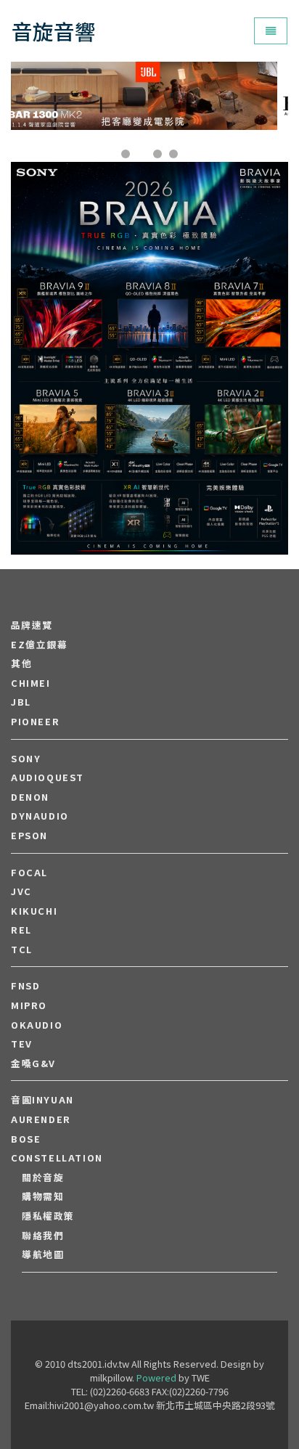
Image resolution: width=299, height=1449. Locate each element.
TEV (22, 1044)
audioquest (47, 777)
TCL (22, 949)
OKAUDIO (36, 1025)
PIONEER (35, 722)
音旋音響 (54, 31)
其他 (21, 663)
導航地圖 (43, 1254)
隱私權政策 (48, 1216)
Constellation (57, 1158)
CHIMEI (31, 683)
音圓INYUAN (42, 1100)
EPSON (29, 835)
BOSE (26, 1139)
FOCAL (29, 873)
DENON (30, 797)
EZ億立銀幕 (39, 645)
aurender (41, 1119)
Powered (156, 1377)
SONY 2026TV (150, 314)
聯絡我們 (43, 1235)
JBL (21, 702)
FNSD (25, 986)
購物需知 (43, 1196)
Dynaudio (40, 816)
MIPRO (29, 1005)
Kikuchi (34, 911)
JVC (21, 891)
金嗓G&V (33, 1063)
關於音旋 (43, 1177)
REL (21, 930)
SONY (26, 759)
